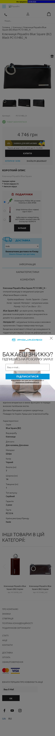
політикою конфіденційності (27, 382)
